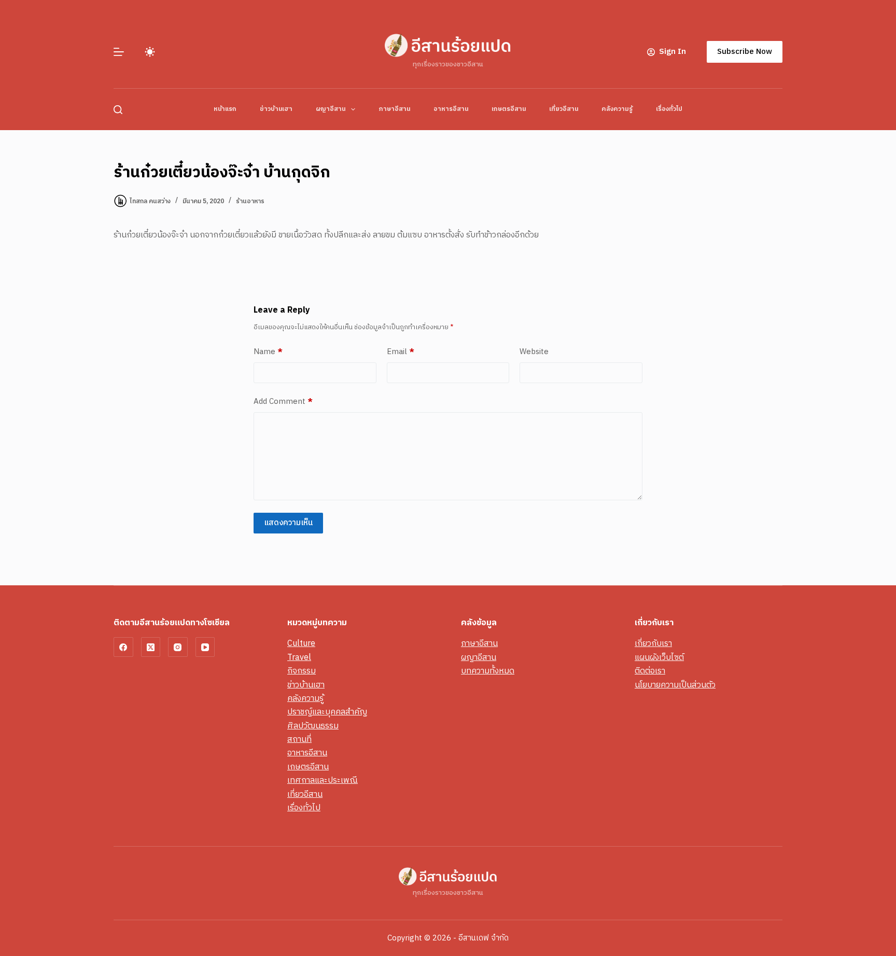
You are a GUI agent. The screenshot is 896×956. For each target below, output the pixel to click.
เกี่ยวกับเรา (653, 644)
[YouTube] (205, 647)
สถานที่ (299, 740)
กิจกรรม (301, 671)
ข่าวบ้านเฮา (276, 109)
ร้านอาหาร (250, 201)
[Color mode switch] (150, 52)
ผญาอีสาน (330, 109)
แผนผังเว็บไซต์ (659, 658)
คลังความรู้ (617, 109)
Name (268, 352)
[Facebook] (123, 647)
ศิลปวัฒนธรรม (313, 726)
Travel (299, 658)
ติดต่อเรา (650, 671)
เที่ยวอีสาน (563, 109)
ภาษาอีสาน (394, 109)
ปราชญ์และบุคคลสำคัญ (327, 712)
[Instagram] (178, 647)
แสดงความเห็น (288, 522)
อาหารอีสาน (450, 109)
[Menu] (119, 52)
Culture (301, 644)
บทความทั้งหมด (487, 671)
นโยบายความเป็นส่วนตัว (675, 685)
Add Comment (283, 402)
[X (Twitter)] (151, 647)
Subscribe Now (744, 51)
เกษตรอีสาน (509, 109)
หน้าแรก (225, 109)
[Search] (118, 109)
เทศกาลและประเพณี (322, 781)
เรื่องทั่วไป (669, 109)
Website (534, 352)
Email (400, 352)
